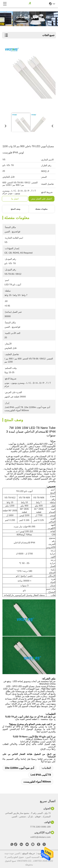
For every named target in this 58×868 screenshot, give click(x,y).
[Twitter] (44, 845)
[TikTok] (15, 845)
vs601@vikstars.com (40, 837)
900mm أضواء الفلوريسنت (37, 781)
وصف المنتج (15, 209)
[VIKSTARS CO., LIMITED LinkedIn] (21, 845)
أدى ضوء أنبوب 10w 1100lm (19, 768)
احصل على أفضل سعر (41, 198)
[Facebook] (38, 845)
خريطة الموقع (28, 853)
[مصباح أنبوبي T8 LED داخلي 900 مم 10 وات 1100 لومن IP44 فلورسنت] (29, 78)
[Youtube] (27, 845)
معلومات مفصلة (41, 209)
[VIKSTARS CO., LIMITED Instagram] (33, 845)
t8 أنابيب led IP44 (41, 774)
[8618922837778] (12, 845)
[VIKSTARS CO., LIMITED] (28, 3)
